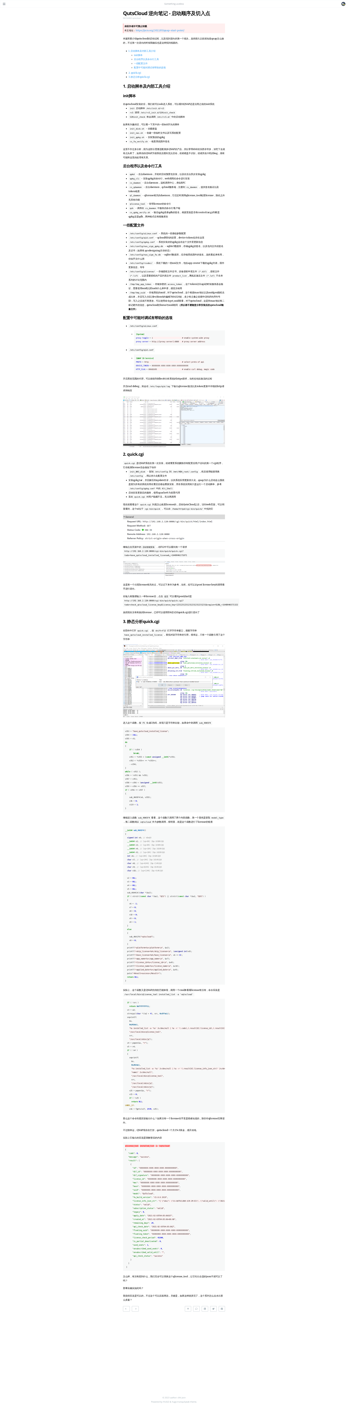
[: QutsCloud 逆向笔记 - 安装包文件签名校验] (126, 1309)
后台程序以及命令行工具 (146, 59)
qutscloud (136, 18)
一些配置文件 (140, 63)
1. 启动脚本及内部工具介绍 (142, 50)
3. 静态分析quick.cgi (139, 76)
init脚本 (138, 55)
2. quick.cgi (134, 72)
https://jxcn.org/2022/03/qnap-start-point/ (160, 30)
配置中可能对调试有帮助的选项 (150, 67)
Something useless (174, 3)
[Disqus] (174, 1348)
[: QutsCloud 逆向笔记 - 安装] (135, 1309)
